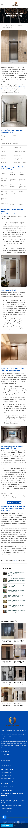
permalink (3, 562)
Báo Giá (15, 560)
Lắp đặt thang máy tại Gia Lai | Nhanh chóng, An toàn (15, 596)
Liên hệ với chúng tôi (6, 765)
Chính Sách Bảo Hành (6, 772)
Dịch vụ (3, 757)
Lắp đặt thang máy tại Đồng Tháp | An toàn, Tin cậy (16, 601)
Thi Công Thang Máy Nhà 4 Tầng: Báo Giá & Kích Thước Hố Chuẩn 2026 (16, 580)
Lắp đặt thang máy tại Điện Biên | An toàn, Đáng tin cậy (16, 606)
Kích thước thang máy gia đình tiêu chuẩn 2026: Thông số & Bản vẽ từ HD (16, 574)
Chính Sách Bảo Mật (6, 775)
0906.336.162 (7, 826)
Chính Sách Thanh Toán (7, 783)
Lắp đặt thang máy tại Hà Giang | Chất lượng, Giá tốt (16, 590)
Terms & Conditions (14, 819)
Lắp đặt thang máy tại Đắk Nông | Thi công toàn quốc (16, 611)
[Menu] (2, 4)
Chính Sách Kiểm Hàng (7, 781)
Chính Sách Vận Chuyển (7, 786)
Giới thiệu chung (5, 754)
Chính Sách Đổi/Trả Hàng (7, 778)
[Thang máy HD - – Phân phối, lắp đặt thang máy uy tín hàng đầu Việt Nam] (15, 4)
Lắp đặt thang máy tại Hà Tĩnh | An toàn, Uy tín (16, 585)
